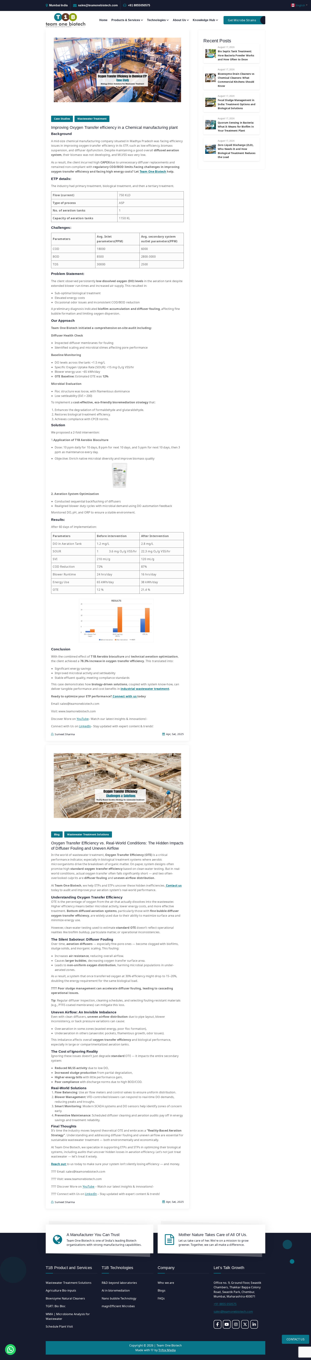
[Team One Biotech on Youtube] (227, 1324)
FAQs (161, 1298)
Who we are (166, 1283)
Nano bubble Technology (119, 1298)
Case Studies (62, 118)
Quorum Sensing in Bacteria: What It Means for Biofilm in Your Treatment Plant (236, 126)
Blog (57, 834)
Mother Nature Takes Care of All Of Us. (213, 1234)
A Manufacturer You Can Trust (93, 1234)
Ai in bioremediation (116, 1290)
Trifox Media (167, 1350)
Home (103, 20)
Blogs (161, 1290)
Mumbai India (58, 5)
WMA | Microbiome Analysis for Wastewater (68, 1316)
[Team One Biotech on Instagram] (236, 1324)
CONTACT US (296, 1339)
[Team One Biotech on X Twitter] (245, 1324)
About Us (179, 20)
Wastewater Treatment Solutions (88, 834)
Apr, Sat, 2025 (174, 734)
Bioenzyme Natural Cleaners (65, 1298)
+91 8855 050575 (225, 1304)
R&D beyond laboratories (119, 1283)
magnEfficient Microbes (118, 1306)
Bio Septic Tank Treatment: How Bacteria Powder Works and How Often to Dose (236, 55)
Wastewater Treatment (92, 118)
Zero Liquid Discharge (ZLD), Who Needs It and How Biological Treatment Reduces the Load (236, 151)
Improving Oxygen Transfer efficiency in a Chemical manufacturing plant (114, 127)
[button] (10, 1349)
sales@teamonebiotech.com (98, 5)
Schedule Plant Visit (59, 1326)
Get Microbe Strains (242, 20)
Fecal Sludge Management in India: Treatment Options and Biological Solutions (236, 104)
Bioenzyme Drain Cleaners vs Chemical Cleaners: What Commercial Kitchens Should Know (236, 80)
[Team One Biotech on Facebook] (217, 1324)
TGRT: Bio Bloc (56, 1306)
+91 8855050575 (139, 5)
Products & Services (125, 20)
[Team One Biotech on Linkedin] (254, 1324)
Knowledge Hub (204, 20)
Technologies (156, 20)
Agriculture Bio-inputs (61, 1290)
